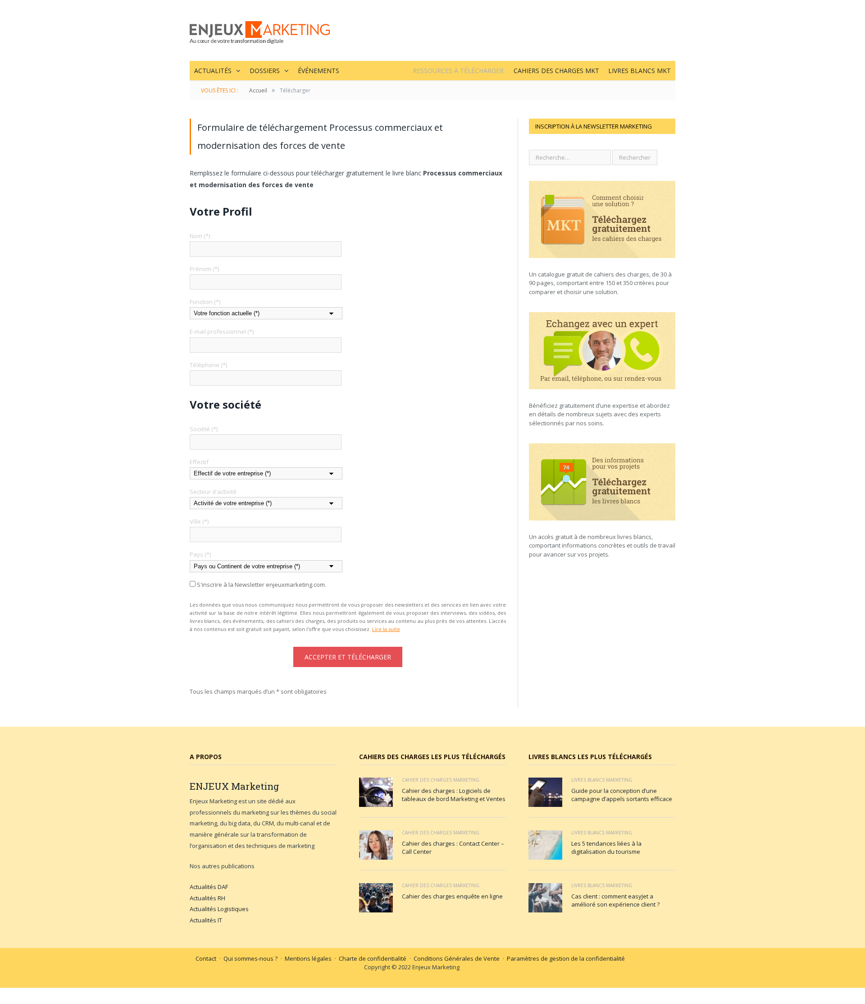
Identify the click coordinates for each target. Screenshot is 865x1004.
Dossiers (265, 70)
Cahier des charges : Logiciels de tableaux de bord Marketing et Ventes (453, 795)
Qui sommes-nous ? (250, 958)
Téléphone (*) (208, 365)
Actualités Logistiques (219, 909)
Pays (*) (200, 554)
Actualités (213, 70)
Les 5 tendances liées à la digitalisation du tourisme (606, 847)
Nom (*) (200, 236)
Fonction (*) (205, 302)
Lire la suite (386, 629)
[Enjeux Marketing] (260, 30)
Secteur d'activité (213, 492)
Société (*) (204, 429)
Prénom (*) (204, 269)
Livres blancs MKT (639, 70)
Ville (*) (199, 521)
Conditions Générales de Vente (457, 958)
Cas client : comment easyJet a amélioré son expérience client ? (615, 900)
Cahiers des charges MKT (556, 70)
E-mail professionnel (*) (222, 331)
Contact (206, 958)
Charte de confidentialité (372, 958)
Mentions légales (308, 958)
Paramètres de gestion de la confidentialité (566, 958)
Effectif (199, 462)
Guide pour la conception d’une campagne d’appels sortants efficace (621, 795)
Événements (318, 70)
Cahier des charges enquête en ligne (452, 896)
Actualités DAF (209, 887)
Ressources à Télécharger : (460, 70)
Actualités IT (206, 920)
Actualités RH (207, 898)
